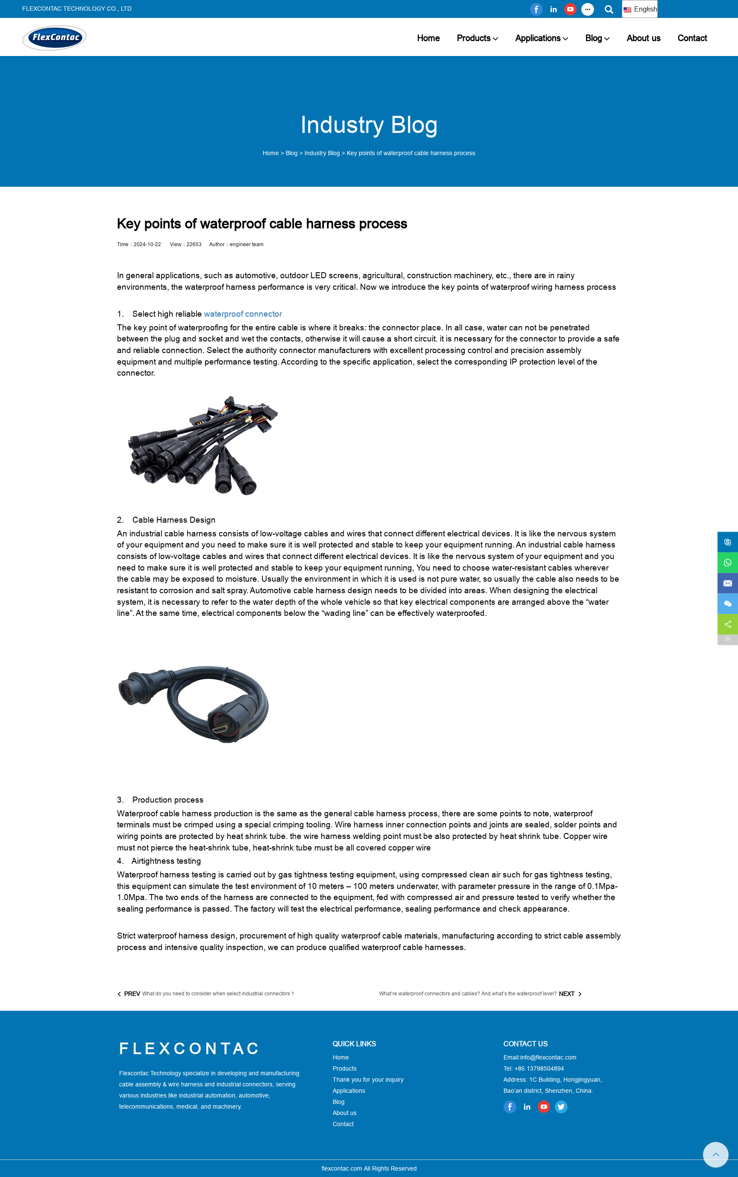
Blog (594, 38)
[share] (728, 624)
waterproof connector (243, 313)
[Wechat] (728, 604)
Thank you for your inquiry (368, 1079)
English (645, 9)
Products (474, 38)
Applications (538, 38)
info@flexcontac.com (548, 1057)
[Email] (728, 583)
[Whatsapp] (728, 563)
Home (428, 38)
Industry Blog (322, 153)
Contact (692, 38)
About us (644, 38)
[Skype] (728, 542)
